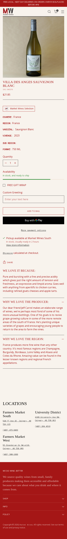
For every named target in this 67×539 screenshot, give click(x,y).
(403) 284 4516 (42, 426)
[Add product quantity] (15, 163)
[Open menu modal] (62, 12)
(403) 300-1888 (10, 454)
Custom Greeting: (13, 192)
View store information (17, 245)
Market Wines (26, 525)
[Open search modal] (49, 12)
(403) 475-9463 (10, 430)
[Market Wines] (8, 11)
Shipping (8, 253)
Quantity (8, 156)
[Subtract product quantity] (6, 163)
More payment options (33, 230)
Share (10, 262)
